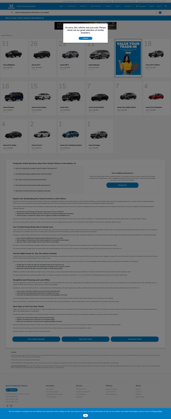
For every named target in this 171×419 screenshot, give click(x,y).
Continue (85, 38)
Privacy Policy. (157, 411)
